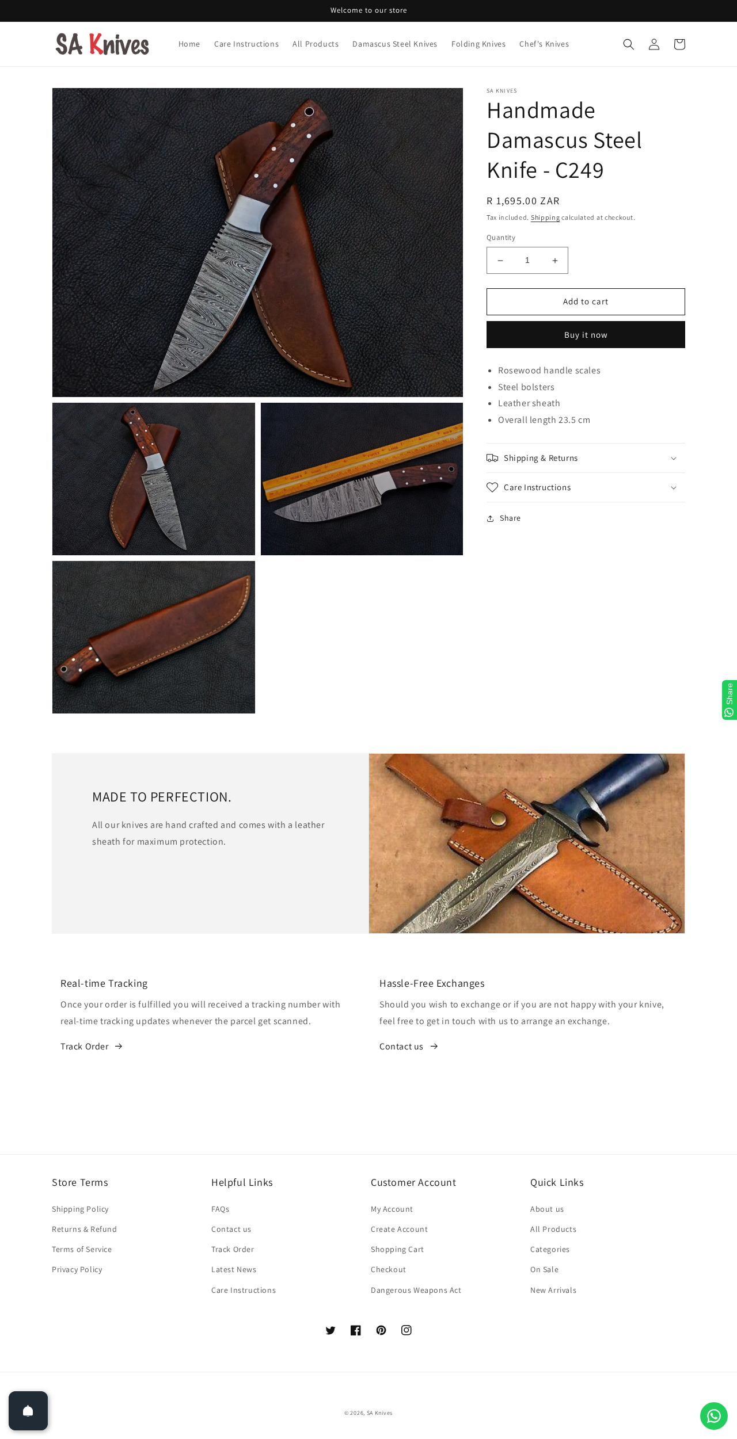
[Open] (28, 1410)
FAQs (220, 1209)
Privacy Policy (77, 1269)
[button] (628, 44)
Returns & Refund (84, 1229)
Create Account (399, 1229)
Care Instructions (243, 1290)
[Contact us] (714, 1416)
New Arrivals (553, 1290)
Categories (550, 1249)
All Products (553, 1229)
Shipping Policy (80, 1209)
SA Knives (380, 1413)
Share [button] (510, 518)
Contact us (401, 1046)
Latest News (234, 1269)
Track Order (84, 1046)
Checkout (389, 1269)
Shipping (545, 217)
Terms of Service (82, 1249)
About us (547, 1209)
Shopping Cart (397, 1249)
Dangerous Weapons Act (416, 1290)
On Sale (544, 1269)
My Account (392, 1209)
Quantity (501, 238)
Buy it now (586, 334)
